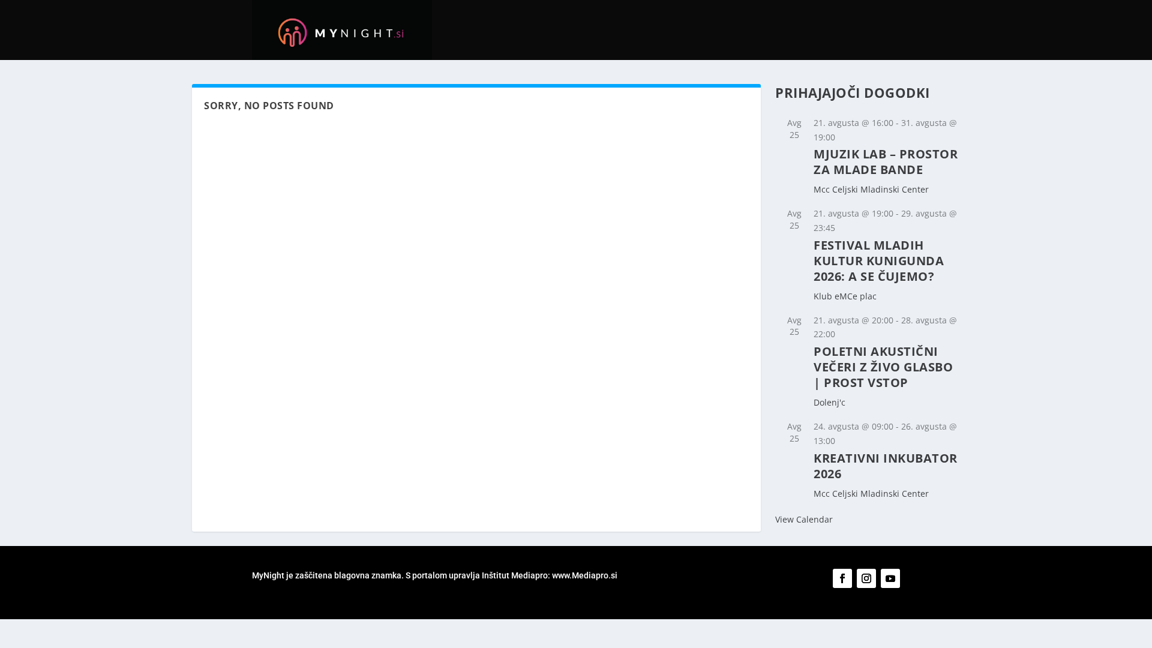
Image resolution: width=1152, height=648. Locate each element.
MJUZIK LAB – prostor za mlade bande (886, 162)
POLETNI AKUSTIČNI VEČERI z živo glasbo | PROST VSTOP (883, 367)
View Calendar (804, 519)
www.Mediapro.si (585, 575)
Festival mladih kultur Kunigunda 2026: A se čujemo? (879, 260)
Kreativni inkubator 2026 (886, 466)
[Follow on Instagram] (866, 578)
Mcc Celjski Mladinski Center (871, 189)
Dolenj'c (829, 402)
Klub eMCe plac (845, 296)
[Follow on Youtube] (890, 578)
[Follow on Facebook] (842, 578)
